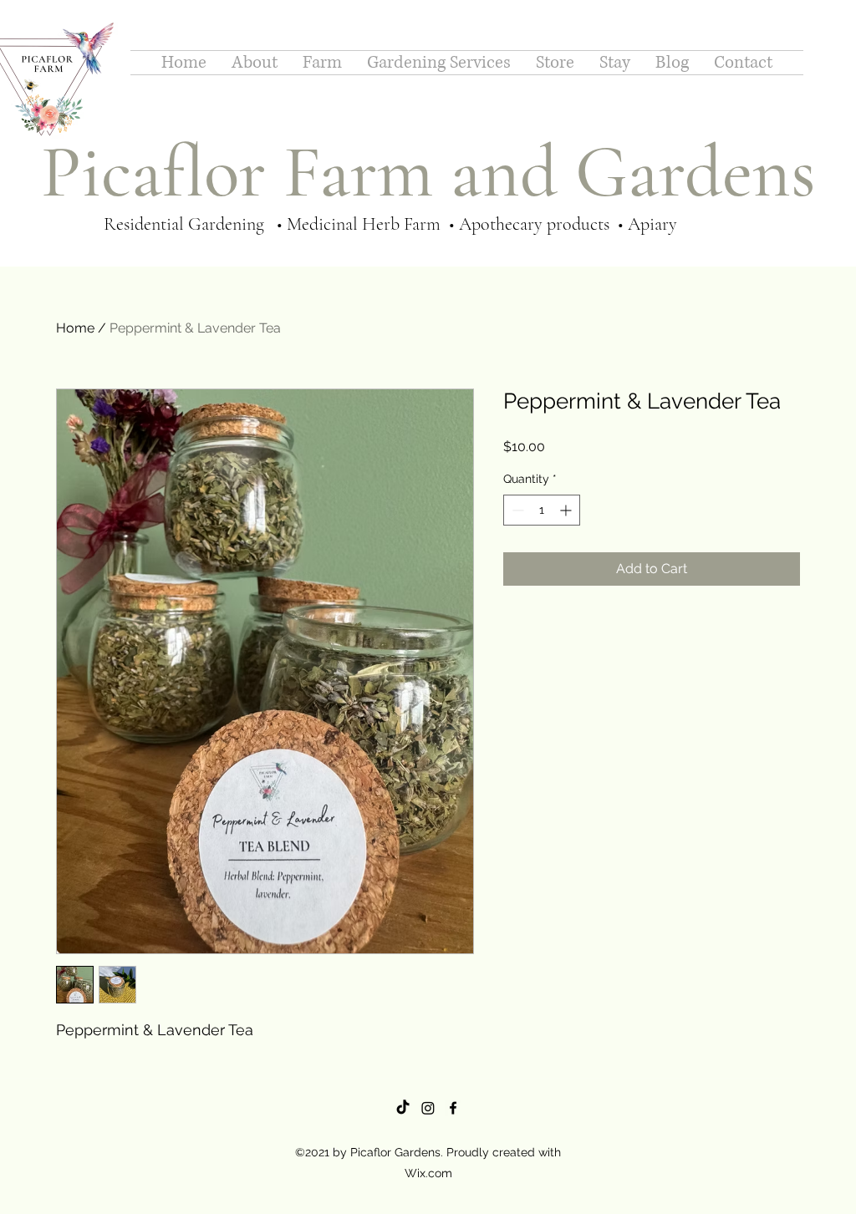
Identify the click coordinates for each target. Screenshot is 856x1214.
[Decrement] (516, 510)
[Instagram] (428, 1108)
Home (75, 328)
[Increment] (567, 510)
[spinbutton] (542, 510)
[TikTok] (403, 1108)
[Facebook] (453, 1108)
